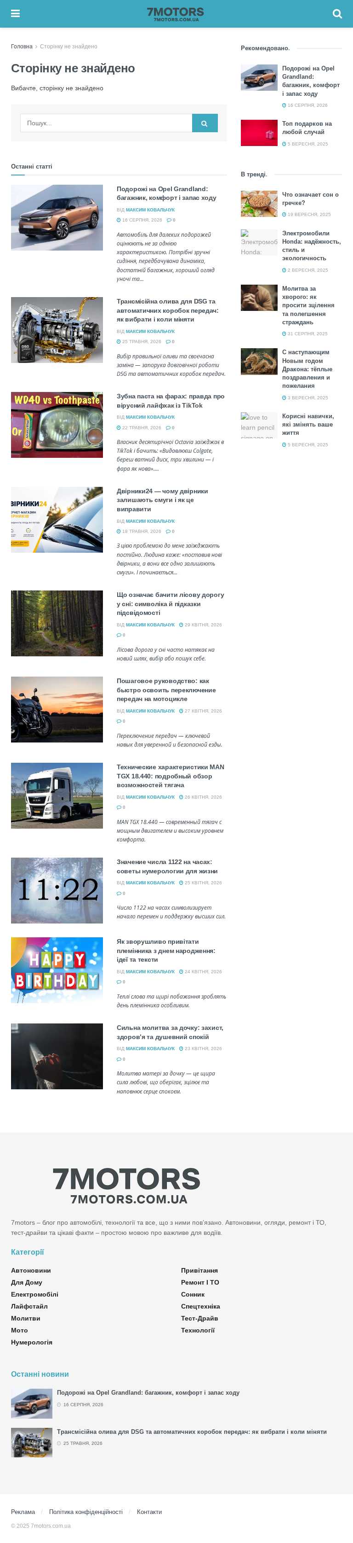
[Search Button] (205, 123)
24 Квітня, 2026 (202, 971)
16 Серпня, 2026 (141, 219)
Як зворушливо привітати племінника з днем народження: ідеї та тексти (166, 950)
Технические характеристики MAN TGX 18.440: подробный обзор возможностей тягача (170, 776)
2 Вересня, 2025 (307, 270)
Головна (22, 46)
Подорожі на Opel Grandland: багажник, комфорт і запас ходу (148, 1392)
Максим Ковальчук (150, 209)
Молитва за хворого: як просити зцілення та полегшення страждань (308, 305)
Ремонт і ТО (200, 1282)
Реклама (23, 1511)
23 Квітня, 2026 (202, 1048)
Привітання (199, 1270)
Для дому (26, 1282)
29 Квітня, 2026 (202, 624)
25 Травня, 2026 (141, 341)
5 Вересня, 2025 (307, 143)
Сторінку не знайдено (68, 46)
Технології (198, 1330)
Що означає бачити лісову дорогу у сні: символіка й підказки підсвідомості (170, 603)
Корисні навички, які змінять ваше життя (308, 424)
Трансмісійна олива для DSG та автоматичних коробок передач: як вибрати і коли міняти (168, 310)
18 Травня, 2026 (141, 531)
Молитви (25, 1318)
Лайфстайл (29, 1306)
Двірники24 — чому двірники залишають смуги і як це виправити (162, 500)
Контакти (149, 1511)
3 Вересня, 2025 (307, 397)
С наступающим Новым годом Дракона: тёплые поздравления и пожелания (307, 369)
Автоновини (31, 1270)
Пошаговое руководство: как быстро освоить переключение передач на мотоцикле (166, 689)
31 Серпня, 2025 (307, 333)
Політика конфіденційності (86, 1511)
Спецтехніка (200, 1306)
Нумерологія (31, 1342)
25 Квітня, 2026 (202, 882)
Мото (19, 1330)
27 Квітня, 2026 (202, 710)
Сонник (193, 1294)
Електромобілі (34, 1294)
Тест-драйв (199, 1318)
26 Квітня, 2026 (202, 797)
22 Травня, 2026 (141, 427)
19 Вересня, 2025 (308, 214)
